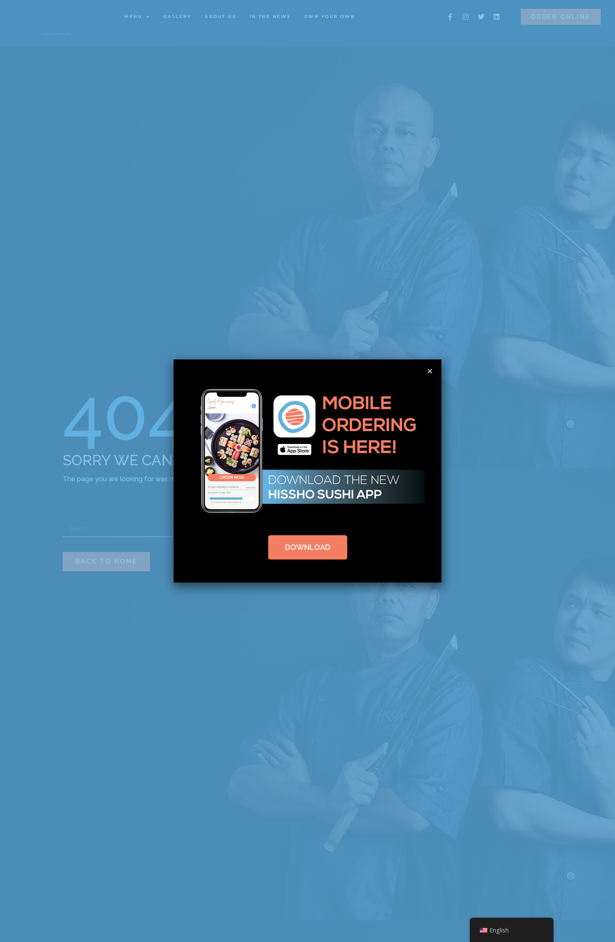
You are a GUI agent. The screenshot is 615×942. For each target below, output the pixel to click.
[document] (307, 471)
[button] (430, 371)
